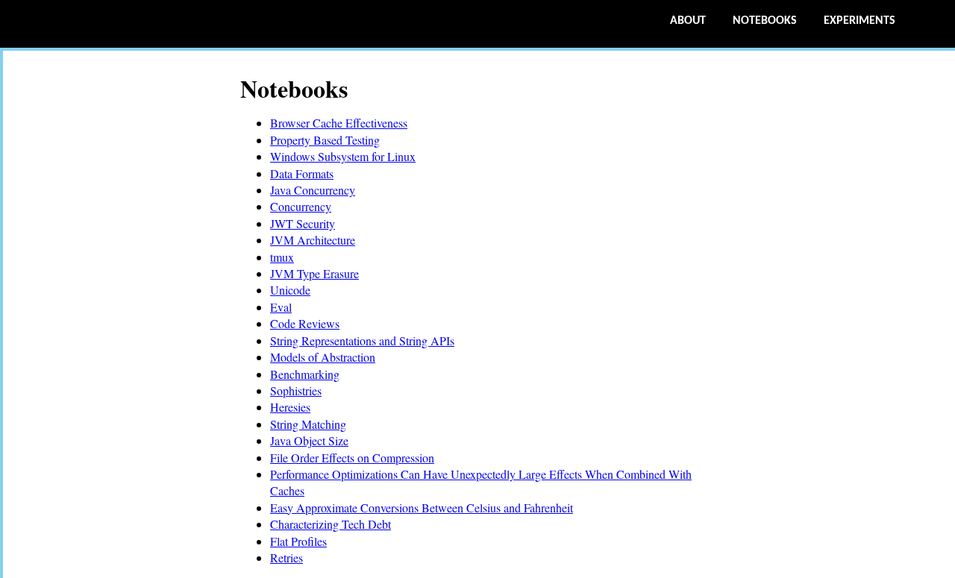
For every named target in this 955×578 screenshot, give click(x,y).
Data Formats (302, 173)
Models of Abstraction (322, 357)
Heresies (290, 407)
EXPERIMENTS (859, 21)
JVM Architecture (312, 240)
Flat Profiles (298, 541)
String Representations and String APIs (362, 340)
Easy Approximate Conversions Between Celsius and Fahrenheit (421, 507)
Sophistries (296, 390)
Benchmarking (304, 374)
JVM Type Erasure (314, 273)
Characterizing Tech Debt (330, 524)
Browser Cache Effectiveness (338, 123)
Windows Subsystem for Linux (343, 156)
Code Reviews (304, 323)
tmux (282, 257)
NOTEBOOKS (765, 21)
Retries (286, 557)
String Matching (308, 424)
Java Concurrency (312, 190)
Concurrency (300, 206)
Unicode (290, 290)
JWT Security (302, 223)
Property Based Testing (325, 140)
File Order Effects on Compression (352, 457)
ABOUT (688, 21)
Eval (281, 307)
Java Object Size (309, 440)
